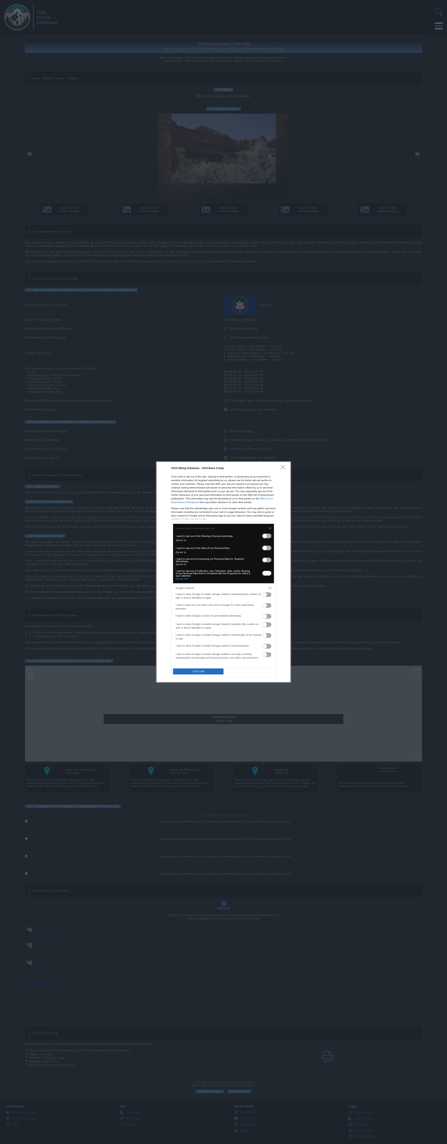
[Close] (284, 468)
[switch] (266, 536)
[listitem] (223, 528)
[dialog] (223, 572)
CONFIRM (198, 671)
